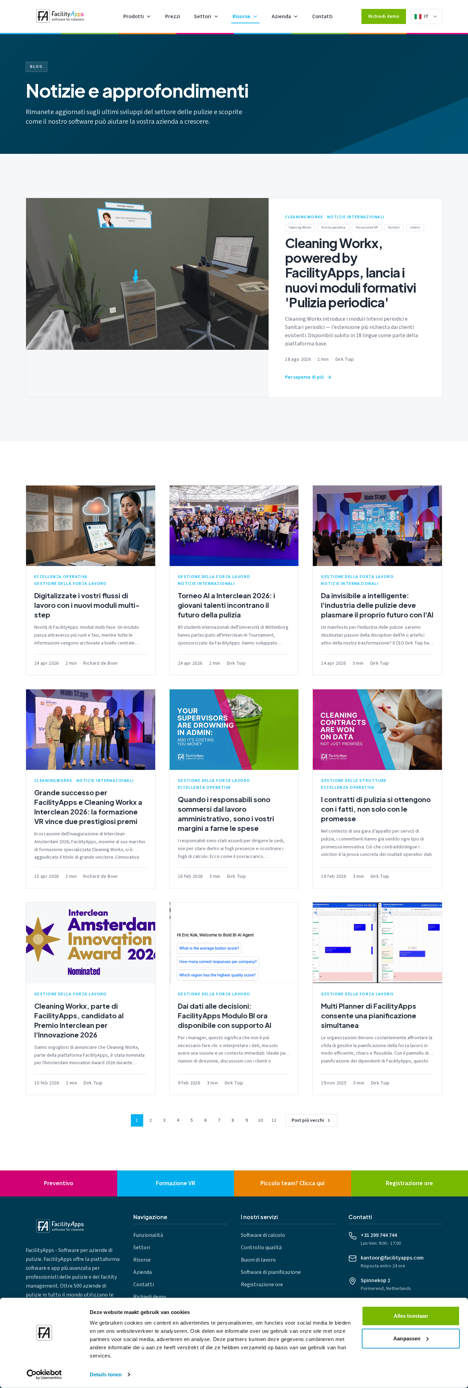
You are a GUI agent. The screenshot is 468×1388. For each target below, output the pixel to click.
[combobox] (431, 16)
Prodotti (133, 16)
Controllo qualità (261, 1247)
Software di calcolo (263, 1235)
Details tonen (106, 1374)
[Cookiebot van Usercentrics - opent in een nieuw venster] (44, 1374)
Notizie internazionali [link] (356, 217)
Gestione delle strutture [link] (354, 781)
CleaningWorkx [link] (304, 217)
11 (274, 1120)
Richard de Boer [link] (100, 663)
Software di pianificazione (271, 1272)
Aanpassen (406, 1338)
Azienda (281, 16)
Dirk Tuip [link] (344, 359)
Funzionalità (148, 1235)
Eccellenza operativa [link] (61, 577)
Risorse (241, 16)
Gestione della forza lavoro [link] (70, 584)
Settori (202, 16)
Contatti (322, 16)
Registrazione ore (262, 1284)
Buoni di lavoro (258, 1260)
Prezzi (172, 16)
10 (260, 1120)
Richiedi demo (383, 16)
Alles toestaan (411, 1316)
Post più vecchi (308, 1120)
